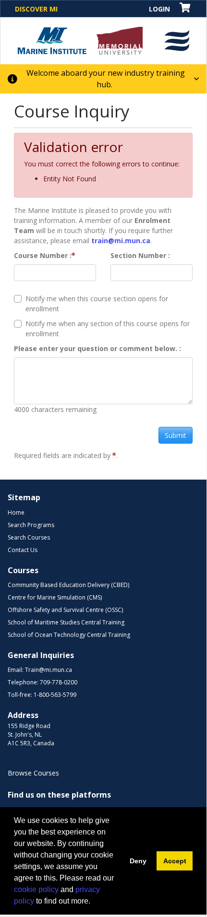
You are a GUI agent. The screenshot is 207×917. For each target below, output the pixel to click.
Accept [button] (174, 861)
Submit (175, 435)
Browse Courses (33, 772)
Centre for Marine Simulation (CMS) (55, 597)
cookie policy (36, 889)
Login (159, 8)
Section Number (139, 255)
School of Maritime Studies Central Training (66, 622)
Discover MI (36, 8)
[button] (177, 40)
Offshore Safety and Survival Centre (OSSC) (65, 610)
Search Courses (29, 537)
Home (16, 512)
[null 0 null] (186, 8)
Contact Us (22, 550)
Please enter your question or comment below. (96, 348)
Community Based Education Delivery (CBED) (68, 585)
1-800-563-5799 (55, 695)
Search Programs (31, 525)
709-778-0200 (58, 682)
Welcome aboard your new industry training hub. (105, 79)
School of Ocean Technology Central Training (69, 635)
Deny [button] (138, 861)
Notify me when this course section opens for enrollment (96, 303)
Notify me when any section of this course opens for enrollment (107, 328)
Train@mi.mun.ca (48, 670)
